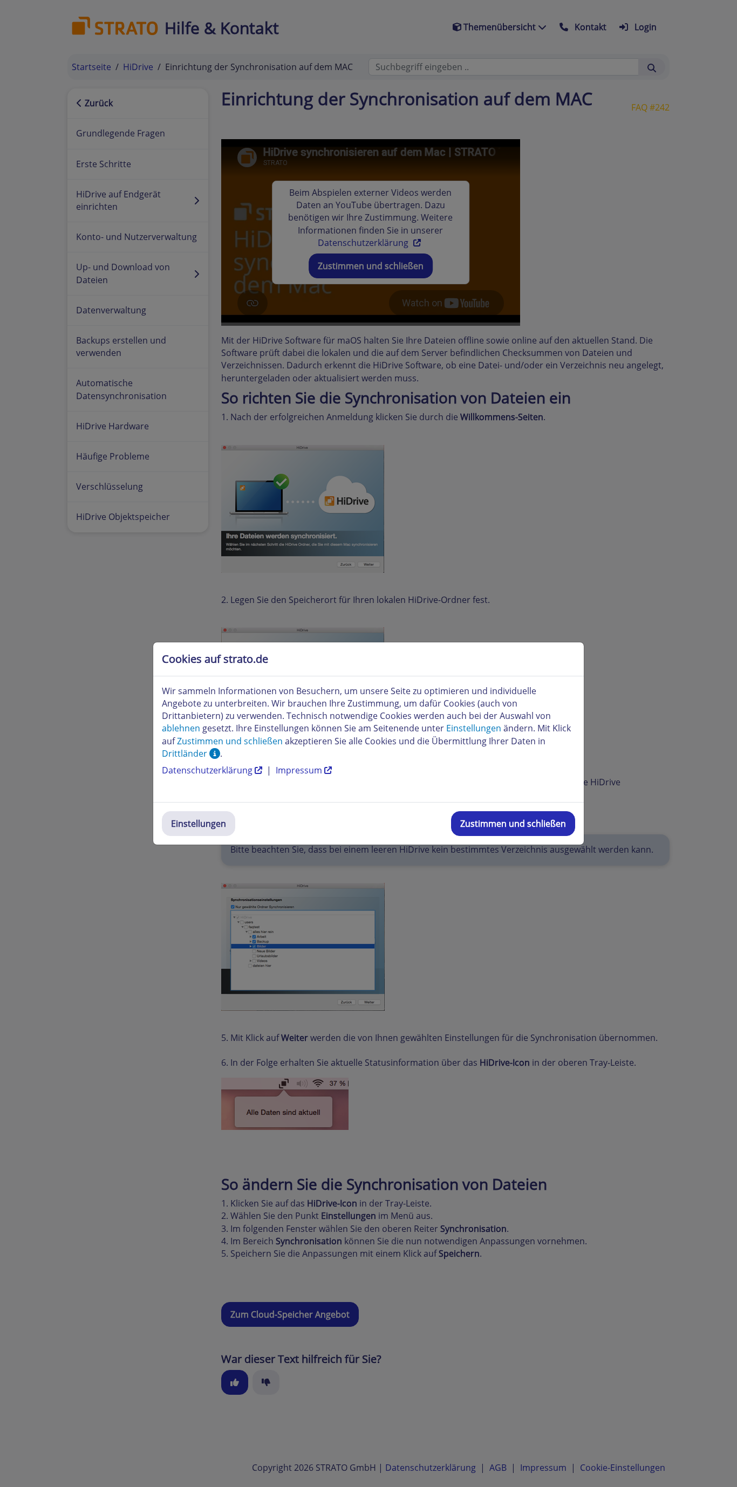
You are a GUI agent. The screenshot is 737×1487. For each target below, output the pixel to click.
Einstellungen (198, 824)
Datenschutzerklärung (208, 770)
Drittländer (185, 753)
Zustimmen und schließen (513, 824)
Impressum (300, 770)
